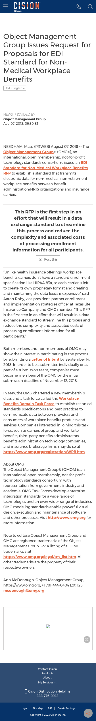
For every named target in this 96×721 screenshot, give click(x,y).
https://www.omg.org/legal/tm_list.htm (39, 557)
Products (48, 673)
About (47, 677)
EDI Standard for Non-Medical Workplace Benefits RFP (45, 168)
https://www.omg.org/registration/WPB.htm (44, 452)
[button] (79, 6)
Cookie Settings (66, 708)
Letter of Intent (45, 359)
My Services (46, 682)
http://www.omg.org (67, 518)
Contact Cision (47, 669)
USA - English (14, 88)
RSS (50, 708)
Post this (50, 259)
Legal (24, 708)
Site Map (38, 708)
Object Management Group (28, 152)
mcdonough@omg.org (23, 590)
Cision (53, 714)
